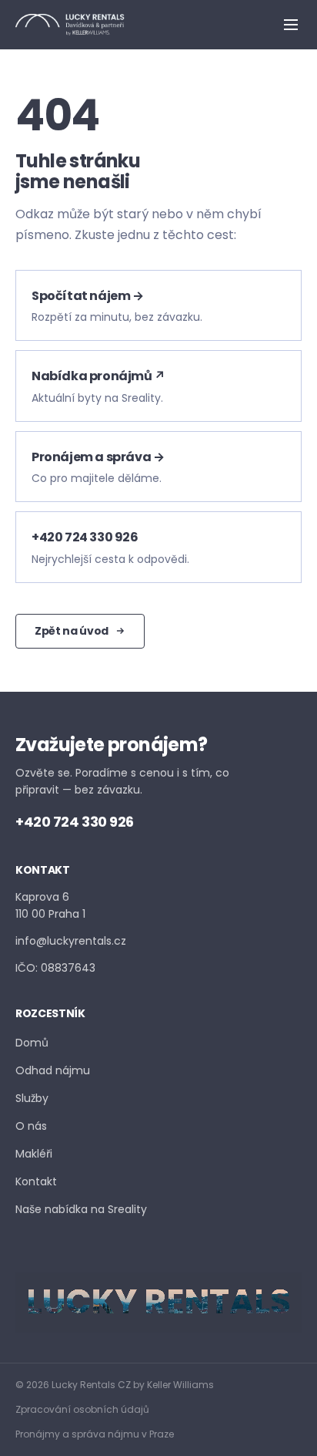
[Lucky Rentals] (70, 25)
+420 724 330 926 (85, 537)
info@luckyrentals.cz (70, 941)
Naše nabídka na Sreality (81, 1209)
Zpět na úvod (71, 631)
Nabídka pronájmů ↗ (98, 376)
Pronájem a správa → (98, 457)
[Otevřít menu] (291, 25)
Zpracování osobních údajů (82, 1409)
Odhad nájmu (52, 1070)
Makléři (33, 1153)
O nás (31, 1126)
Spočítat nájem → (88, 296)
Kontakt (36, 1181)
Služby (31, 1098)
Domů (31, 1042)
